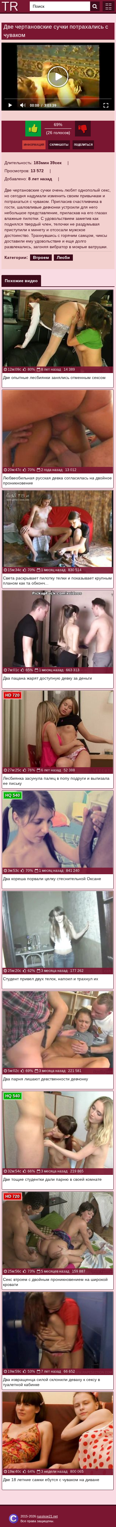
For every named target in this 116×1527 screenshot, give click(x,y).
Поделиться (83, 144)
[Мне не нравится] (83, 128)
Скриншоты (59, 144)
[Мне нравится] (33, 128)
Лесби (63, 257)
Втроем (41, 257)
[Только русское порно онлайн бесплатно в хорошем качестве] (8, 6)
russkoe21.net (47, 1516)
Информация (34, 144)
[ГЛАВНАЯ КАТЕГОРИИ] (109, 6)
